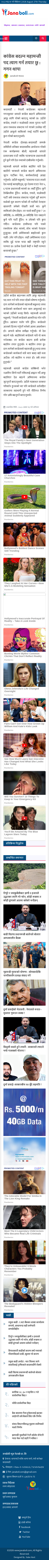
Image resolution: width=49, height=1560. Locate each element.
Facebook (25, 1527)
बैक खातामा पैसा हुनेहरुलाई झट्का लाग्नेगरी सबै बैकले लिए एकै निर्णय (27, 1414)
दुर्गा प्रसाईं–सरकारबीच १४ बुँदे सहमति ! (22, 1084)
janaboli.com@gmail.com (24, 1472)
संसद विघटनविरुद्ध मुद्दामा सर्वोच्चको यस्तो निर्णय (28, 1425)
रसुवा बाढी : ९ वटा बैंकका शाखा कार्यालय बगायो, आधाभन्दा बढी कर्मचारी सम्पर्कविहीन (26, 1325)
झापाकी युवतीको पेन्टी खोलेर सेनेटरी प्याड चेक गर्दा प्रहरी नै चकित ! (28, 1436)
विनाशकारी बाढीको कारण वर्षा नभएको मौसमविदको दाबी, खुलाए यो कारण (25, 1352)
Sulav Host (30, 1557)
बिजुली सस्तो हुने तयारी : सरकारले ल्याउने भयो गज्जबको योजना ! (23, 1049)
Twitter (26, 1532)
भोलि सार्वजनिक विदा (21, 1403)
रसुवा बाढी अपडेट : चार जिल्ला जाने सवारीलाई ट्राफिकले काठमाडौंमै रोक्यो (24, 1363)
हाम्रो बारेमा (26, 1522)
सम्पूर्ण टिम (26, 1518)
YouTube (26, 1537)
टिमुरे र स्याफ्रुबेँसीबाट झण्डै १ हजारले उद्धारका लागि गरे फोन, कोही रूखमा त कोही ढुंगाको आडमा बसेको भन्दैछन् (22, 897)
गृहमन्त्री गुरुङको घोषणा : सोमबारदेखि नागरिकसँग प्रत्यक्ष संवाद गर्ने (22, 974)
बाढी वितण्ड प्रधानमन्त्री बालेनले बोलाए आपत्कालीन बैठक (22, 936)
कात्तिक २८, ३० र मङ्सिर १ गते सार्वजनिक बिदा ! (25, 1394)
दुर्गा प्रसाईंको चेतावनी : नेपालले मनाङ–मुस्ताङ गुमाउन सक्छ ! (22, 1011)
